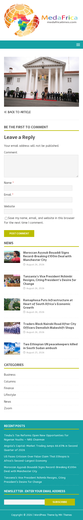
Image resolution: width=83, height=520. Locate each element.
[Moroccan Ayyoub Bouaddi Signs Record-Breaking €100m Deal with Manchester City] (12, 260)
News (8, 243)
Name (8, 183)
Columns (10, 381)
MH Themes (65, 515)
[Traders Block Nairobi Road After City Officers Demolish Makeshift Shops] (12, 332)
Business (10, 374)
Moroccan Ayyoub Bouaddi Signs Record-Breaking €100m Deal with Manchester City (47, 256)
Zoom (8, 408)
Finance (9, 388)
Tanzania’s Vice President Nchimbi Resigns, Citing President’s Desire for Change (49, 280)
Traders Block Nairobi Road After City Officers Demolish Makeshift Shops (49, 326)
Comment (10, 152)
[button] (77, 44)
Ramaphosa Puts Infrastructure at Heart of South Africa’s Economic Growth (48, 304)
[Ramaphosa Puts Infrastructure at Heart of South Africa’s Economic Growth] (12, 308)
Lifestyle (10, 395)
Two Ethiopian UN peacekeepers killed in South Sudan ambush (50, 346)
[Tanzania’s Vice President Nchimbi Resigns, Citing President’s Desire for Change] (12, 284)
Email (8, 194)
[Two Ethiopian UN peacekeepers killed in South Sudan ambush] (12, 352)
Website (9, 206)
